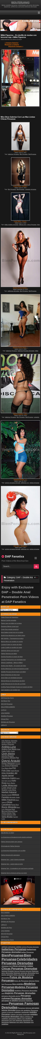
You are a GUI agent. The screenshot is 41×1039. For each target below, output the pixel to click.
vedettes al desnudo (8, 1012)
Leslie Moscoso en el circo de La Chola (13, 684)
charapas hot (7, 966)
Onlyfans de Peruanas (8, 722)
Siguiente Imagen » (15, 46)
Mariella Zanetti (7, 795)
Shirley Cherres (7, 813)
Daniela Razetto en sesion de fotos (12, 657)
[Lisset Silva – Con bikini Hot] (20, 207)
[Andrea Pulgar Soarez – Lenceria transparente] (20, 257)
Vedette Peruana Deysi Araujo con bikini (13, 672)
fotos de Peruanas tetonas (24, 981)
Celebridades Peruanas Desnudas (19, 961)
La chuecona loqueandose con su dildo (13, 850)
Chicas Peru (5, 719)
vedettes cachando (21, 1012)
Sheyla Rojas (12, 811)
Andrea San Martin (9, 749)
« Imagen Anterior (11, 43)
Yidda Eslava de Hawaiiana (9, 617)
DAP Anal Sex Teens (7, 698)
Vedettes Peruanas (7, 716)
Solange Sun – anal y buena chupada (12, 859)
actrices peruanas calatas (12, 947)
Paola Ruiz (15, 805)
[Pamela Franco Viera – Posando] (20, 320)
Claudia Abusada (8, 756)
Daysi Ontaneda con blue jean (10, 675)
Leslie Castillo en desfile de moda (11, 647)
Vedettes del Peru (6, 928)
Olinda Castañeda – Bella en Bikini (12, 663)
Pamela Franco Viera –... (20, 347)
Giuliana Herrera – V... (20, 479)
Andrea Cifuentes (8, 744)
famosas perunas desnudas (24, 973)
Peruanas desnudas (21, 998)
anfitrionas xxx (25, 482)
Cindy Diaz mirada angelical (10, 629)
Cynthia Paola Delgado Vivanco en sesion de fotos (16, 687)
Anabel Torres (11, 742)
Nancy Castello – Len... (20, 414)
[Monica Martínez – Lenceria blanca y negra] (20, 136)
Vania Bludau (7, 817)
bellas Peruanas (27, 952)
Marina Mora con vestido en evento (12, 641)
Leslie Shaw (7, 788)
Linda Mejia (12, 790)
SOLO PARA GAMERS (8, 707)
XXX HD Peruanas (7, 704)
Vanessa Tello (11, 815)
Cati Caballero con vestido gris (10, 690)
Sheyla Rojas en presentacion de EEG (13, 681)
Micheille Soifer (15, 797)
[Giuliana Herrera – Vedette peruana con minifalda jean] (20, 449)
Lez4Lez (3, 710)
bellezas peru (22, 224)
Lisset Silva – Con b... (20, 221)
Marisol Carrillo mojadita (8, 620)
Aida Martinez (6, 741)
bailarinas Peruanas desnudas (26, 350)
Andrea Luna (9, 746)
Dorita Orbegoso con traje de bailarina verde (15, 669)
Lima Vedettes (5, 713)
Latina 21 (4, 725)
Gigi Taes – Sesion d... (20, 546)
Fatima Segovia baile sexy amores (11, 842)
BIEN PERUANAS (20, 2)
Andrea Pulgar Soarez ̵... (20, 288)
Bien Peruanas (24, 154)
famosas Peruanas (8, 971)
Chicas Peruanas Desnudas (19, 968)
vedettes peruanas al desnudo (20, 1014)
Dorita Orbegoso (8, 764)
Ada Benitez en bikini (7, 833)
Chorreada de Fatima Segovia (10, 846)
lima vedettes (18, 984)
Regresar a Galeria (12, 44)
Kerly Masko (11, 783)
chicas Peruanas (31, 224)
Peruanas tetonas (24, 1008)
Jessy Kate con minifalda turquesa (11, 678)
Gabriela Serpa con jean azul (10, 650)
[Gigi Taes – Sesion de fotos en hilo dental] (20, 515)
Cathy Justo (10, 751)
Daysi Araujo (11, 761)
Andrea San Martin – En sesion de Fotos (13, 666)
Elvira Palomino (11, 766)
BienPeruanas (32, 154)
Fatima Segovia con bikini (9, 653)
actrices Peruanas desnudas (30, 947)
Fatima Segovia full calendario (10, 855)
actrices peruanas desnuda (12, 482)
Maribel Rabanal (9, 792)
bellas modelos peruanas (11, 224)
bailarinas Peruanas (13, 154)
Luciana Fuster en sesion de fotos (11, 644)
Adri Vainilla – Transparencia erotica (12, 638)
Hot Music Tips (5, 701)
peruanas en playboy (10, 1001)
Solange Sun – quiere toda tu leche (12, 864)
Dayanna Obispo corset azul (10, 626)
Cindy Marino (8, 753)
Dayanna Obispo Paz (10, 758)
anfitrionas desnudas (13, 291)
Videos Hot (8, 830)
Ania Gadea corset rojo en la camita (12, 632)
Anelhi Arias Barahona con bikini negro (13, 635)
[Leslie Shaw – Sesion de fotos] (20, 171)
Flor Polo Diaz (9, 769)
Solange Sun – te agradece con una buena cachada (17, 868)
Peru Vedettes (5, 912)
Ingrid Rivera (15, 771)
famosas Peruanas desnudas (23, 971)
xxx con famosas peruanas (19, 1020)
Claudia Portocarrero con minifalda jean (13, 660)
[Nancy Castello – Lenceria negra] (20, 383)
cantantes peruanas (30, 189)
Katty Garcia (7, 780)
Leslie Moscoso (9, 785)
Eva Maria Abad (7, 768)
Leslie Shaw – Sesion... (20, 186)
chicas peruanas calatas (22, 966)
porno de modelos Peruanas (27, 1010)
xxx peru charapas (23, 1022)
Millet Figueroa (8, 799)
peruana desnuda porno (11, 996)
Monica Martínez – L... (20, 151)
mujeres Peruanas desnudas (20, 993)
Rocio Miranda (9, 807)
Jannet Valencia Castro (9, 776)
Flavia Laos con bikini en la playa (11, 623)
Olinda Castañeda (7, 803)
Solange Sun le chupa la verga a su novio (14, 873)
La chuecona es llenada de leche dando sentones (16, 837)
